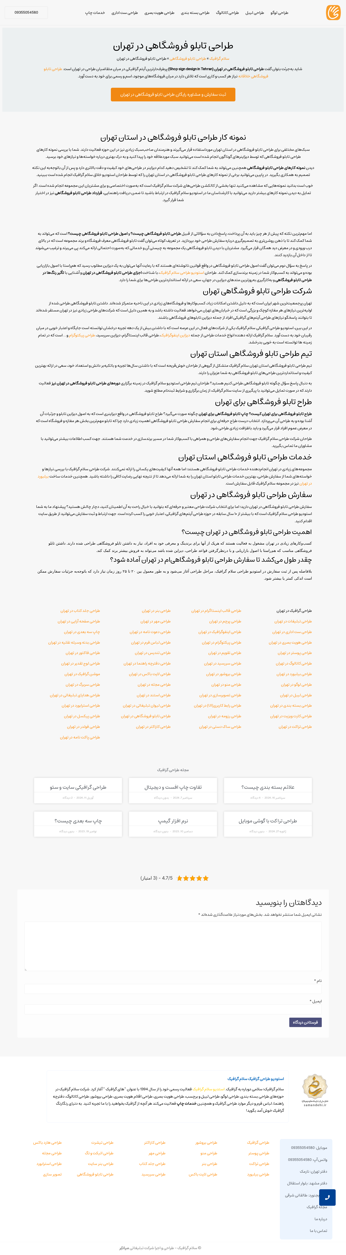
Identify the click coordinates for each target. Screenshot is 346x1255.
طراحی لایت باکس (203, 1174)
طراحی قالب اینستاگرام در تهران (216, 610)
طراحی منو (209, 1153)
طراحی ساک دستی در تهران (220, 726)
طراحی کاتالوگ (227, 12)
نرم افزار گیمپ (173, 821)
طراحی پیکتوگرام (82, 335)
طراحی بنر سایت (100, 1163)
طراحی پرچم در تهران (225, 621)
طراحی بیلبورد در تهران (294, 674)
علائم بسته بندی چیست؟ (267, 787)
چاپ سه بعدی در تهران (82, 632)
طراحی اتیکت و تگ (99, 1153)
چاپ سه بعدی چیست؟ (78, 821)
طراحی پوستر (258, 1153)
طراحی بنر (209, 1163)
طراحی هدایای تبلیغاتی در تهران (75, 695)
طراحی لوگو (279, 12)
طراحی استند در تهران (154, 695)
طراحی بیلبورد (258, 1174)
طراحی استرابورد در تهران (81, 705)
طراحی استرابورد (49, 1163)
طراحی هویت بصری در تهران (290, 642)
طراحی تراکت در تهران (295, 726)
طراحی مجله (52, 1153)
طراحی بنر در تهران (156, 610)
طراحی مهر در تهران (156, 621)
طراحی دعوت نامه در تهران (150, 632)
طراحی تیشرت (102, 1142)
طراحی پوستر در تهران (295, 652)
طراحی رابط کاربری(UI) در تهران (217, 705)
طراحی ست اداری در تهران (292, 632)
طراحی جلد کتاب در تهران (80, 610)
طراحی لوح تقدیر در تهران (80, 663)
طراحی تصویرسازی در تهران (220, 695)
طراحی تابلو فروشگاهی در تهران (146, 716)
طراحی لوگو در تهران (296, 684)
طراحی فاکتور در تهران (83, 652)
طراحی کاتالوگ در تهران (294, 663)
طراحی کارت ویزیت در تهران (291, 716)
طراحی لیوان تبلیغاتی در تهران (147, 705)
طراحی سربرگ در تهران (83, 684)
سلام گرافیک (219, 58)
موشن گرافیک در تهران (82, 674)
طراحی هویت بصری (159, 12)
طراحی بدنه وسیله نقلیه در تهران (74, 642)
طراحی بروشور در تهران (223, 674)
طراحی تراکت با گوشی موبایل (268, 821)
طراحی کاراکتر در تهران (153, 726)
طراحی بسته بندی (195, 12)
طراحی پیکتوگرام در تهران (221, 642)
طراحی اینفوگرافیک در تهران (219, 632)
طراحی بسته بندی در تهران (291, 705)
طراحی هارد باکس (47, 1142)
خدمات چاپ (95, 12)
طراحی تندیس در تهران (153, 652)
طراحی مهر (157, 1153)
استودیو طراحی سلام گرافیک (182, 272)
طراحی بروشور (206, 1142)
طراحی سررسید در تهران (222, 663)
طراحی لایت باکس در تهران (150, 674)
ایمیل (315, 1001)
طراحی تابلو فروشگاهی (188, 58)
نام (318, 981)
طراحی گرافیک (258, 1142)
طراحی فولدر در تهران (83, 726)
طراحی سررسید (153, 1174)
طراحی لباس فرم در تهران (151, 642)
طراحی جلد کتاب (152, 1163)
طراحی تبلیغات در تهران (293, 621)
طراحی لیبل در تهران (296, 695)
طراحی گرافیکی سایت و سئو (78, 787)
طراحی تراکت (259, 1163)
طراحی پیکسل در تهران (82, 716)
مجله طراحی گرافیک (173, 770)
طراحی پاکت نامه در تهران (80, 737)
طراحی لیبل (254, 12)
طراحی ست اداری (125, 12)
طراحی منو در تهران (226, 684)
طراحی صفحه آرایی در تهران (79, 621)
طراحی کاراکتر (154, 1142)
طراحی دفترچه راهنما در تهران (147, 663)
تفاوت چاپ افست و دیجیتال (173, 787)
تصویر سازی (52, 1174)
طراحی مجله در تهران (154, 684)
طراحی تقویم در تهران (224, 652)
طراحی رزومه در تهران (224, 716)
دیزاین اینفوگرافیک (175, 335)
